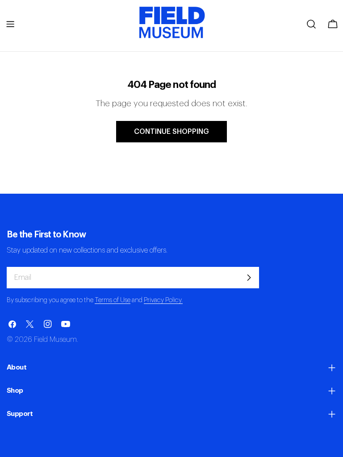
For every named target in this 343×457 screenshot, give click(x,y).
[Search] (311, 24)
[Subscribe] (248, 277)
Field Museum (55, 339)
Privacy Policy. (163, 300)
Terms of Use (112, 300)
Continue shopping (171, 131)
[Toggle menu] (10, 24)
